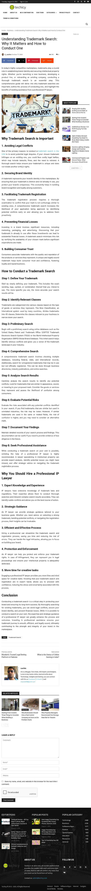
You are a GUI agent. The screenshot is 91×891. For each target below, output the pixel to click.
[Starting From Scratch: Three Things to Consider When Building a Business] (10, 704)
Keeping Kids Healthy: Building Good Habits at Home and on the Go (79, 111)
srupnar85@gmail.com (28, 682)
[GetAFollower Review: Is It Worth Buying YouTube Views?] (66, 129)
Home (4, 30)
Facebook (32, 679)
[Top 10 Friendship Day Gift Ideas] (36, 842)
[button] (86, 24)
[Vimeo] (84, 1)
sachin (9, 54)
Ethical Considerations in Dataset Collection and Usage (19, 846)
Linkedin (39, 679)
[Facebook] (74, 1)
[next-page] (6, 725)
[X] (81, 1)
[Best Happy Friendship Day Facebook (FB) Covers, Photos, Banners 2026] (36, 821)
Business (10, 30)
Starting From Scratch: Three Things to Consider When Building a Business (80, 120)
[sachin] (3, 54)
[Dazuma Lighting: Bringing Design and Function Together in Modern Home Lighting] (66, 149)
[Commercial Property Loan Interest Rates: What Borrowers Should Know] (66, 160)
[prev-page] (3, 725)
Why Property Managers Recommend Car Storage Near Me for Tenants (50, 715)
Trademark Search (15, 637)
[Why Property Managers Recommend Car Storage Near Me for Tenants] (50, 704)
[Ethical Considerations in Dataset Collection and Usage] (6, 846)
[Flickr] (75, 867)
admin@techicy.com (40, 878)
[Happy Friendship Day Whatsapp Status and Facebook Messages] (36, 832)
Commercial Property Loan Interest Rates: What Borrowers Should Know (80, 160)
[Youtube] (88, 1)
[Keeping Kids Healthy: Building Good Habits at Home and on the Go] (66, 110)
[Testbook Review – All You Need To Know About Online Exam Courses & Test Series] (6, 821)
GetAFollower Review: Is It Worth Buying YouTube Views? (80, 129)
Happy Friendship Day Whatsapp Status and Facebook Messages (49, 832)
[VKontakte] (64, 872)
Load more (75, 168)
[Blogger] (64, 867)
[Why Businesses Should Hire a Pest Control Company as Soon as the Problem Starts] (30, 704)
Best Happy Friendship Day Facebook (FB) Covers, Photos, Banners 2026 (50, 821)
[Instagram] (78, 1)
